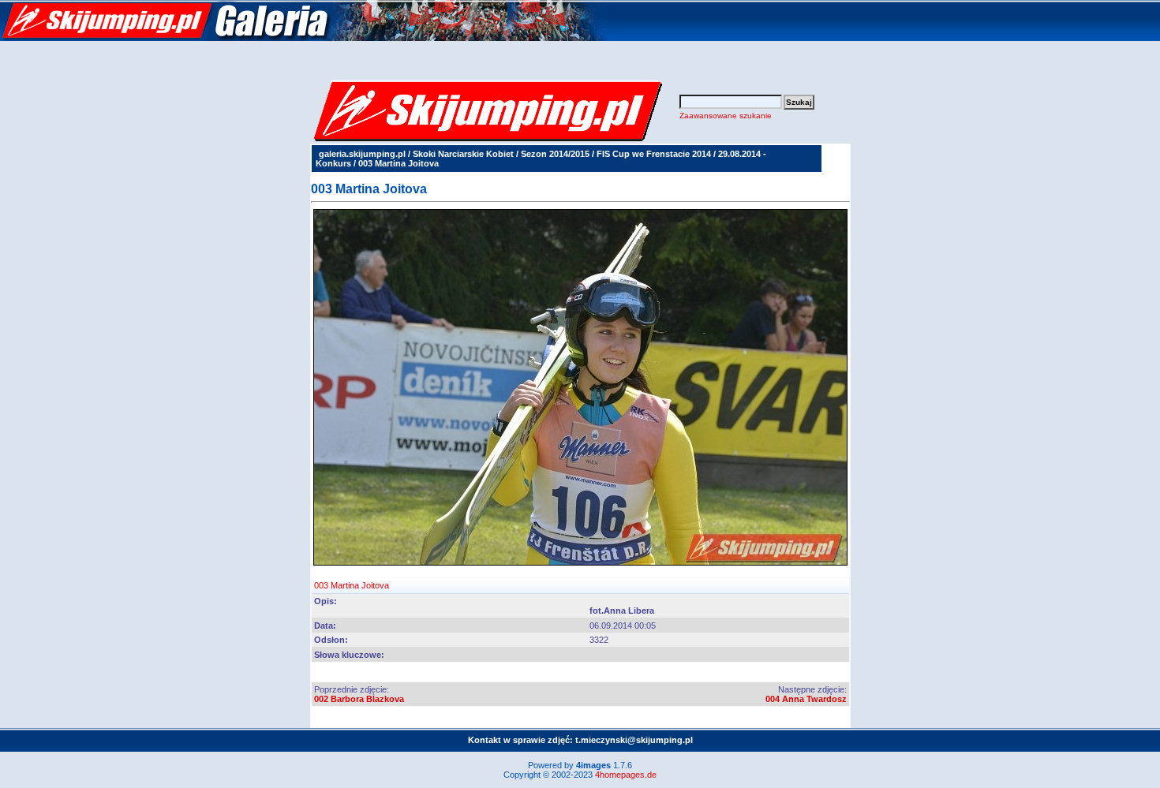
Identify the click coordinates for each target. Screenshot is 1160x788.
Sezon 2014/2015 (555, 154)
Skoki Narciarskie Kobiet (463, 154)
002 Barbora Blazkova (359, 699)
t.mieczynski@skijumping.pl (634, 740)
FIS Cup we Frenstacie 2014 (654, 154)
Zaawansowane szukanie (725, 115)
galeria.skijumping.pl (362, 154)
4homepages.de (626, 774)
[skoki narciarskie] (304, 38)
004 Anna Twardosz (806, 699)
